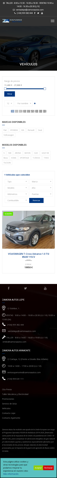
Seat (40, 130)
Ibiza (6, 158)
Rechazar (48, 467)
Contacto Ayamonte (11, 418)
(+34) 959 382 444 (15, 324)
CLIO (36, 153)
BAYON (27, 153)
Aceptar (38, 467)
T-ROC (46, 158)
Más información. (11, 474)
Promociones (8, 399)
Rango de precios (12, 81)
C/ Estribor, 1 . (14, 308)
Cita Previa (7, 389)
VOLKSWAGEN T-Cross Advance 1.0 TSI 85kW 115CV (28, 255)
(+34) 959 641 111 (15, 378)
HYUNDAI (14, 130)
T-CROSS (36, 158)
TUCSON (7, 162)
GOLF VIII (45, 153)
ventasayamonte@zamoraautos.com (24, 372)
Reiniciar (36, 200)
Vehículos (6, 408)
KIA (22, 130)
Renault (31, 130)
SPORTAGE (24, 158)
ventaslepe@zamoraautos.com (30, 10)
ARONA (18, 153)
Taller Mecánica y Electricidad (15, 394)
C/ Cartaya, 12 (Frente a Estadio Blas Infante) (28, 359)
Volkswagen (9, 135)
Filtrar (9, 94)
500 (9, 153)
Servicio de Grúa (9, 403)
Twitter (25, 288)
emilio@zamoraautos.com (14, 341)
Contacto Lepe (8, 413)
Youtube (45, 288)
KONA (13, 158)
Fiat (5, 130)
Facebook (8, 288)
